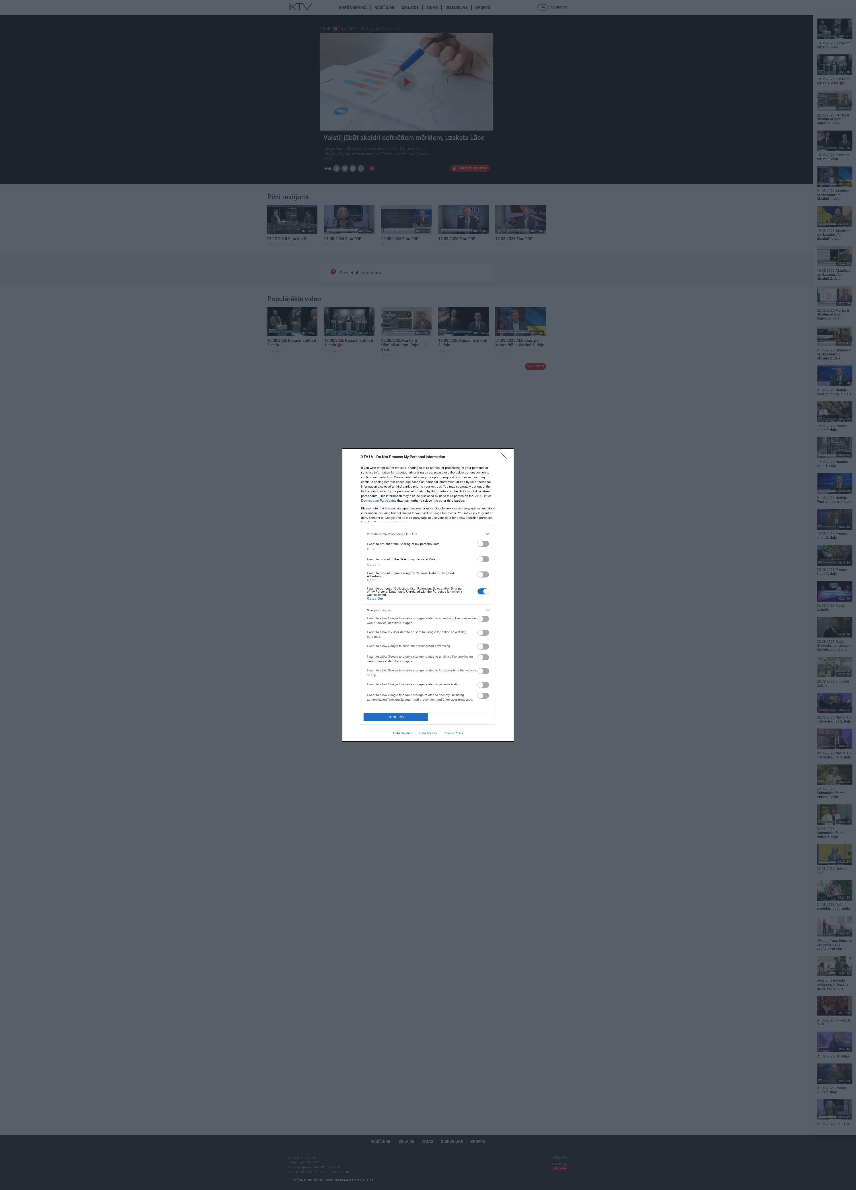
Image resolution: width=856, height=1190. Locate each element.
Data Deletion (402, 733)
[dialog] (428, 595)
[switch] (483, 544)
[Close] (505, 457)
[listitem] (428, 534)
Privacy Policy (453, 733)
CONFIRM (396, 717)
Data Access (428, 733)
